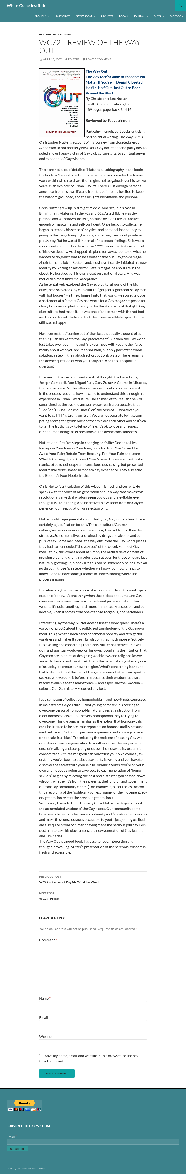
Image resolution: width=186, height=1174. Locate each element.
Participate (63, 16)
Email (44, 1017)
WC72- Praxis (49, 895)
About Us (40, 16)
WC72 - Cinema (63, 34)
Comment (48, 940)
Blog (157, 16)
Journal (139, 16)
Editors (73, 59)
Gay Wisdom (84, 16)
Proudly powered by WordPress (26, 1168)
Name (45, 998)
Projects (107, 16)
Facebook (176, 16)
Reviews (45, 34)
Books (123, 16)
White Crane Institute (26, 5)
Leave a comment (98, 59)
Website (45, 1036)
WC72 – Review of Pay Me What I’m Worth (69, 879)
